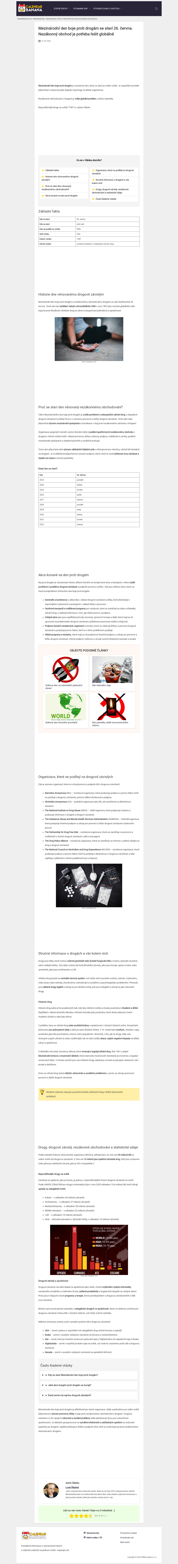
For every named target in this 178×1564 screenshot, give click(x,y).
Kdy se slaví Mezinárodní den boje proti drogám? (73, 1375)
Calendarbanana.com (24, 19)
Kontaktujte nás (127, 1537)
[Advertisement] (89, 62)
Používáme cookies (128, 1533)
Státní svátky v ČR (94, 1537)
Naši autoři (125, 1542)
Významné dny (80, 8)
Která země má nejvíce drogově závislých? (69, 1395)
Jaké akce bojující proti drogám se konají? (69, 1385)
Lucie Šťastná (72, 1487)
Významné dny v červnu (54, 19)
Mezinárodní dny (38, 19)
